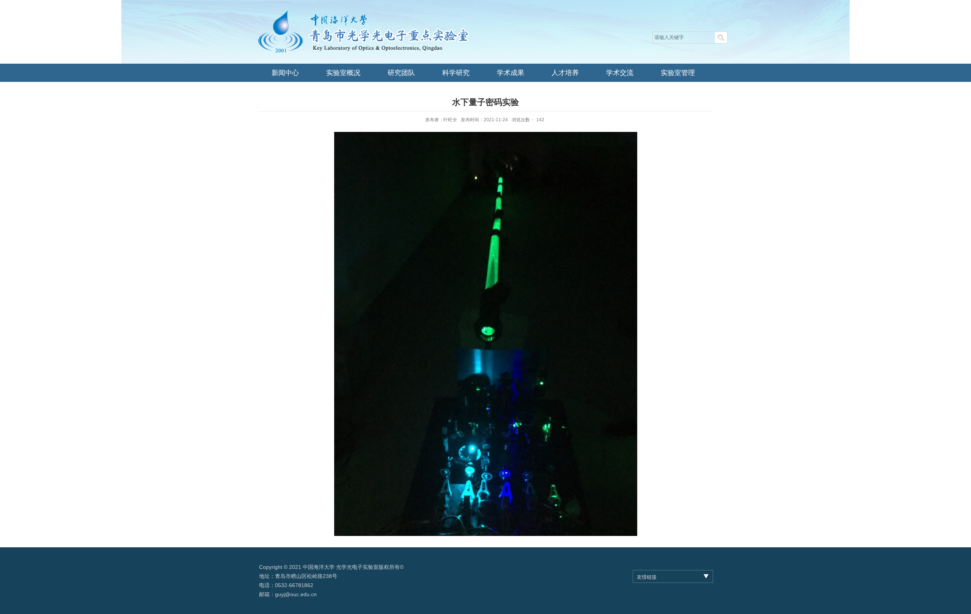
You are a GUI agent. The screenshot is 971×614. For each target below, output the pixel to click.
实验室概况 (343, 73)
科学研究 (456, 73)
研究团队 (401, 73)
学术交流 (619, 73)
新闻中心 (285, 73)
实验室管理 (678, 73)
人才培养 (565, 73)
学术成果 (510, 73)
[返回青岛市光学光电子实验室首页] (363, 11)
